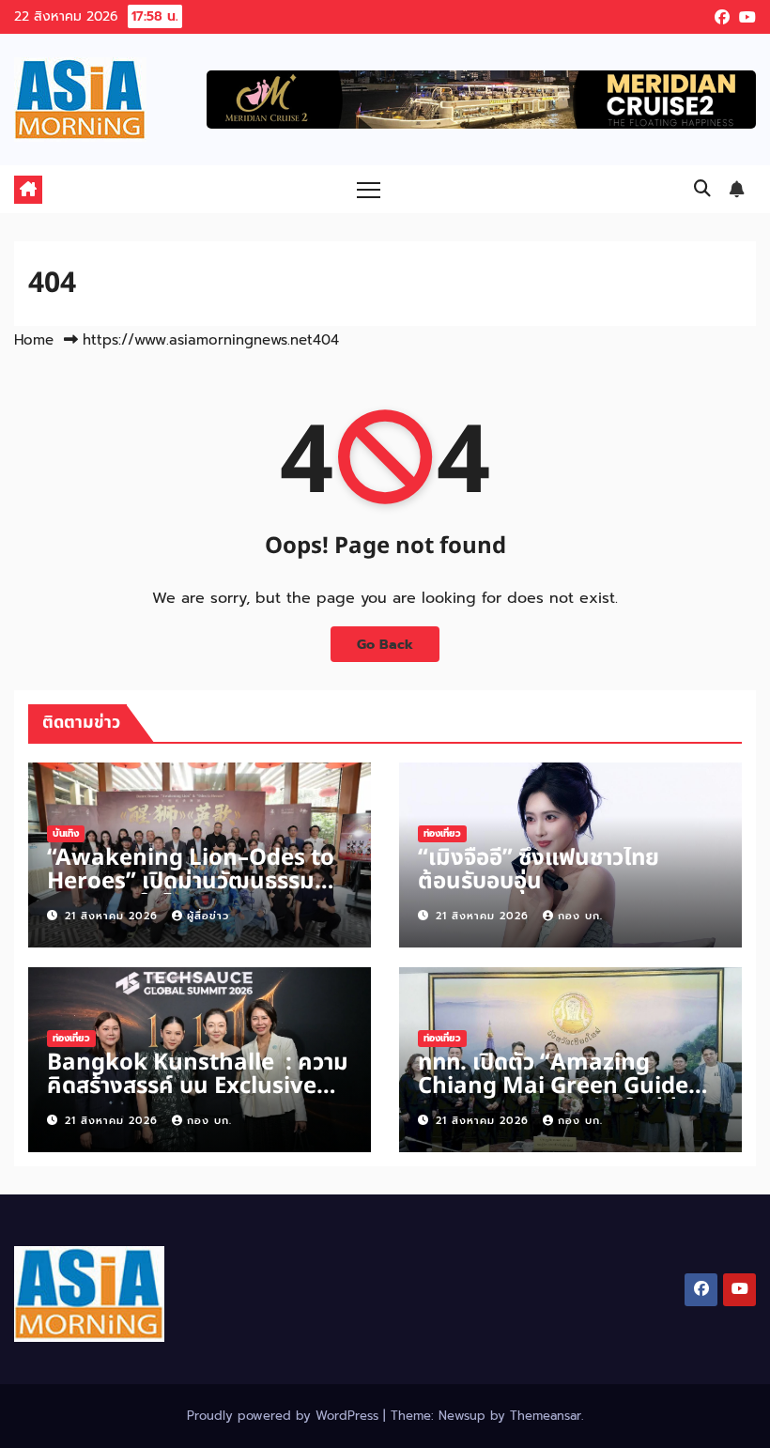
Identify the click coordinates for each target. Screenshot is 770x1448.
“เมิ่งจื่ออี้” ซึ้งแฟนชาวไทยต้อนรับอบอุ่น (538, 870)
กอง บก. (580, 916)
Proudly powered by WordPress (285, 1416)
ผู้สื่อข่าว (208, 916)
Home (34, 340)
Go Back (385, 644)
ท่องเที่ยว (442, 833)
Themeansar (545, 1416)
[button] (702, 189)
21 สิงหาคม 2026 (113, 916)
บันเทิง (66, 833)
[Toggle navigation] (369, 189)
